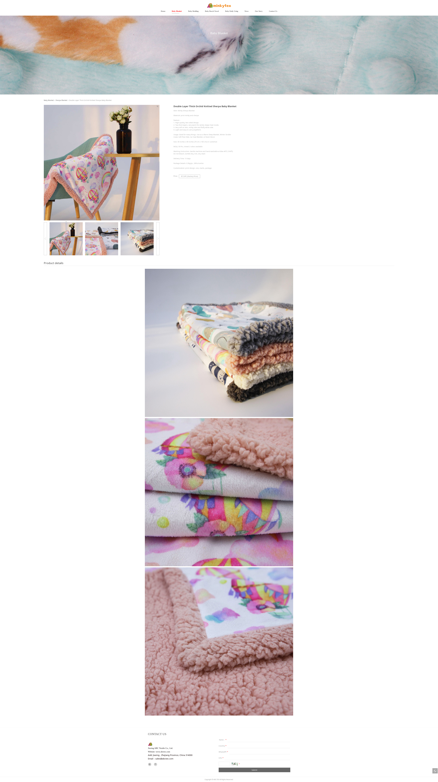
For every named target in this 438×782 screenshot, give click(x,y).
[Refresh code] (234, 763)
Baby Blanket (177, 11)
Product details (53, 263)
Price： (176, 176)
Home (163, 11)
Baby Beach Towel (212, 11)
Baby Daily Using (231, 11)
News (247, 11)
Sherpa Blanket (61, 100)
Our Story (259, 11)
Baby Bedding (193, 11)
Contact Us (273, 11)
